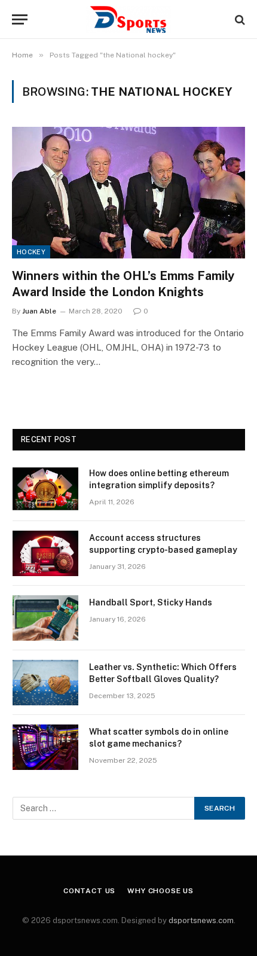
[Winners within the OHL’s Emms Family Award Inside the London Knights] (128, 192)
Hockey (31, 251)
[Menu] (19, 19)
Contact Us (89, 891)
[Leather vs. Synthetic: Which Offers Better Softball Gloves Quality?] (45, 682)
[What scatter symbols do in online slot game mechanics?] (45, 747)
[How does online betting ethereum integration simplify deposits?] (45, 489)
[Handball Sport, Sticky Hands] (45, 618)
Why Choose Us (160, 891)
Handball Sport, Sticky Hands (150, 602)
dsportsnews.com (201, 920)
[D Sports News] (128, 19)
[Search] (238, 19)
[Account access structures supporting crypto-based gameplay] (45, 553)
